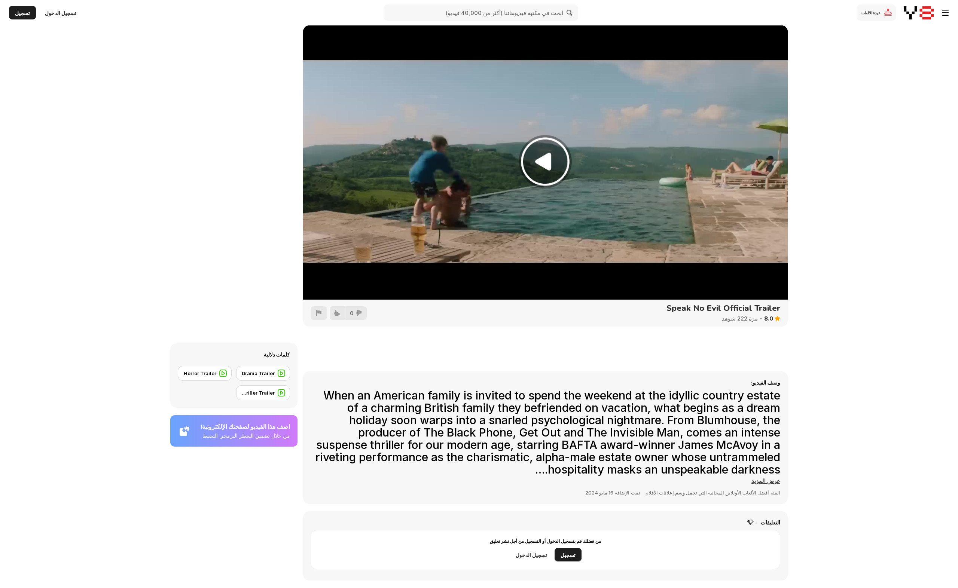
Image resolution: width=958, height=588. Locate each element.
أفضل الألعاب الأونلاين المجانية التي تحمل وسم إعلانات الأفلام (707, 493)
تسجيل (22, 13)
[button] (765, 481)
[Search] (570, 12)
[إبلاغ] (319, 313)
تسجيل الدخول (60, 13)
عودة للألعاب (871, 12)
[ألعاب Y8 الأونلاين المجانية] (918, 12)
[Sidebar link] (945, 12)
